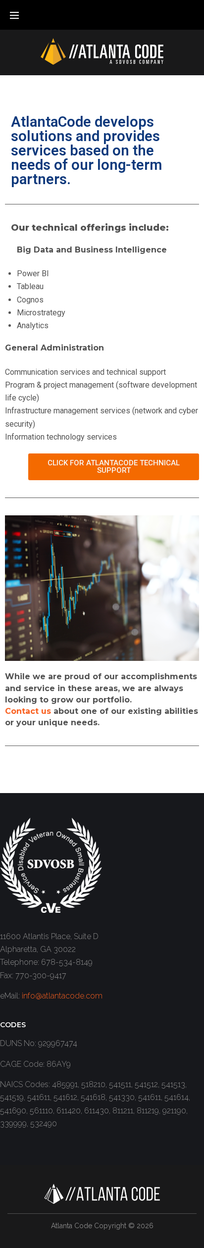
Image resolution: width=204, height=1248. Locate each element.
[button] (113, 466)
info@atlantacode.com (62, 995)
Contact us (28, 711)
